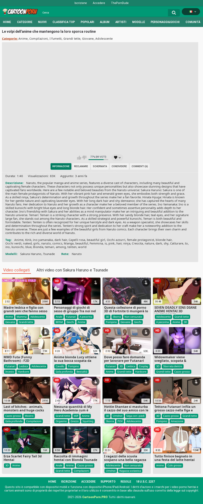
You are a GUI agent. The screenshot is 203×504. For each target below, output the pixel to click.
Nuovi (42, 22)
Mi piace (79, 158)
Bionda (38, 247)
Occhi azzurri (116, 239)
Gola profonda (64, 371)
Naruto (77, 254)
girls (36, 243)
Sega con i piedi (135, 416)
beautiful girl (96, 239)
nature (149, 243)
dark (159, 243)
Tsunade (49, 254)
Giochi (70, 322)
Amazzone (177, 421)
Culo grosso (175, 465)
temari (49, 247)
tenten (72, 247)
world (82, 247)
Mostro (29, 416)
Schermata (100, 166)
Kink (28, 239)
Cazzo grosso (182, 371)
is (106, 243)
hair (119, 243)
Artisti (120, 22)
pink (111, 243)
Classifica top (64, 22)
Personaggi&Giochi (165, 22)
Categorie (24, 22)
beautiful (81, 243)
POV (120, 421)
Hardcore (23, 371)
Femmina (96, 243)
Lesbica (23, 366)
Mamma (22, 316)
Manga (69, 243)
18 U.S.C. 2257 (145, 481)
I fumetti (56, 38)
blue (28, 247)
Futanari (71, 316)
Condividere (119, 166)
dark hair (61, 239)
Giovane (88, 38)
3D (107, 316)
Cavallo (60, 366)
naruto (46, 243)
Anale (59, 316)
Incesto (9, 371)
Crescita (137, 243)
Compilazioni (38, 38)
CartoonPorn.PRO (95, 497)
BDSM (59, 322)
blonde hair (163, 239)
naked (27, 243)
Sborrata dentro (172, 366)
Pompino (111, 322)
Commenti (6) (140, 166)
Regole (126, 481)
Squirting (87, 421)
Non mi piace (84, 158)
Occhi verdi (13, 243)
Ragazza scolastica (130, 470)
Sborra (117, 316)
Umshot (118, 416)
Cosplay (143, 366)
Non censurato (133, 316)
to (186, 243)
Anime (23, 38)
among (61, 247)
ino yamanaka (43, 239)
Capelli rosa (77, 239)
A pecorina (86, 316)
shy (166, 243)
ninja (126, 243)
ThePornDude (120, 3)
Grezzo (75, 421)
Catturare (176, 243)
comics (57, 243)
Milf (76, 416)
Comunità (193, 22)
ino (7, 247)
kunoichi (17, 247)
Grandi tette (71, 38)
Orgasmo (61, 421)
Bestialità (82, 371)
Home (7, 22)
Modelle (138, 22)
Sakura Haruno (30, 254)
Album (104, 22)
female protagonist (140, 239)
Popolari (87, 22)
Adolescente (104, 38)
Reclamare (81, 166)
